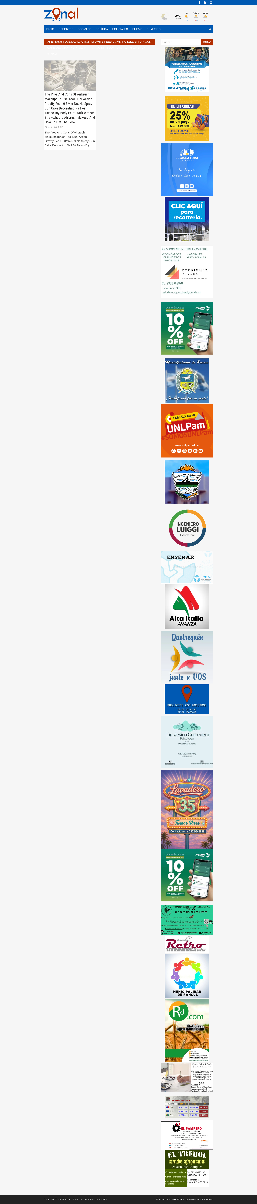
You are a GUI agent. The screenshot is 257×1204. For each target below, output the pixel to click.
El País (137, 29)
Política (102, 29)
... (91, 145)
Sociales (84, 29)
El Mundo (154, 29)
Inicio (50, 29)
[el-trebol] (187, 1168)
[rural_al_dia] (187, 1030)
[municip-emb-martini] (187, 481)
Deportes (66, 29)
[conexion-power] (187, 944)
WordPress (178, 1199)
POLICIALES (120, 29)
